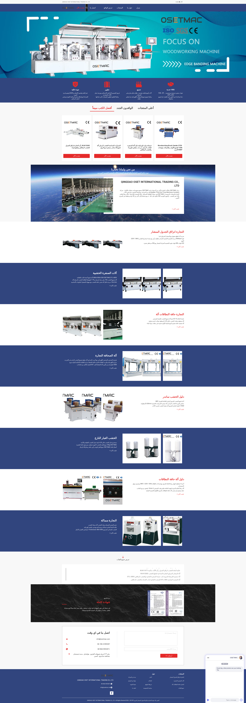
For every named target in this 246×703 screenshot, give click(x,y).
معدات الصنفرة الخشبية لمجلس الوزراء (167, 576)
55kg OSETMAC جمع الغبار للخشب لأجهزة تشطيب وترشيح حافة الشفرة (96, 445)
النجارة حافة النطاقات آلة (170, 314)
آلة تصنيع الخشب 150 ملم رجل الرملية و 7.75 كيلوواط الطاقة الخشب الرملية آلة (94, 280)
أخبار (151, 677)
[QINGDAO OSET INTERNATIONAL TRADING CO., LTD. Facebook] (181, 2)
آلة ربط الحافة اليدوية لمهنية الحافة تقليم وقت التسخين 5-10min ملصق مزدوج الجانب (160, 488)
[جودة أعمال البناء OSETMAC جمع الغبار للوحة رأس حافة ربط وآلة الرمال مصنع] (132, 448)
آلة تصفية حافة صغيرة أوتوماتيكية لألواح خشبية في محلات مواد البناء (165, 323)
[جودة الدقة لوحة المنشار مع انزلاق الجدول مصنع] (107, 130)
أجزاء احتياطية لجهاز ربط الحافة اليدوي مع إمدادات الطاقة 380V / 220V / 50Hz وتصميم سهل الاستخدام (158, 485)
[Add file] (241, 700)
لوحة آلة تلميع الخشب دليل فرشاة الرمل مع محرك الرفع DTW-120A (158, 570)
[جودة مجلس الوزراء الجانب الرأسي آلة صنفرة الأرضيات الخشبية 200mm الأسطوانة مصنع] (91, 407)
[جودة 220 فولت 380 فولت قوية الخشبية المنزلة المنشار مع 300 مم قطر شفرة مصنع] (72, 242)
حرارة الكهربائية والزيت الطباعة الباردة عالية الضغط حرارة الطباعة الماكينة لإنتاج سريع (93, 362)
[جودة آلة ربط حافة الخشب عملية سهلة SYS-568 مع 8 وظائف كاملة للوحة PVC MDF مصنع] (138, 130)
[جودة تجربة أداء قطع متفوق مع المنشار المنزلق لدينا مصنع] (112, 242)
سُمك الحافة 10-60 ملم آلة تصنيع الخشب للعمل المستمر (168, 319)
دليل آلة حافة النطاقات (171, 479)
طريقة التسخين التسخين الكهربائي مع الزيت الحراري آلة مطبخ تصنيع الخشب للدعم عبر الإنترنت (90, 360)
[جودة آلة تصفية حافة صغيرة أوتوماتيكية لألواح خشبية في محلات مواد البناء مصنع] (72, 325)
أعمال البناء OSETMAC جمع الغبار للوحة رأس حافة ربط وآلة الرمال (98, 447)
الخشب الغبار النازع (106, 438)
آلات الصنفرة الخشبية (105, 273)
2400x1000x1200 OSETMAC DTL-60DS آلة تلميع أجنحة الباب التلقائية (97, 277)
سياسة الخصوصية (147, 688)
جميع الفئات (181, 688)
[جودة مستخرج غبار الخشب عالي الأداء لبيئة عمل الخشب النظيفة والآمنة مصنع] (172, 448)
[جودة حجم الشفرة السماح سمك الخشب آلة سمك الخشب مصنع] (172, 531)
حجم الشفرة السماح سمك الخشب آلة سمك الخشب (102, 525)
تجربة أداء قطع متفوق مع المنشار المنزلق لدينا (171, 236)
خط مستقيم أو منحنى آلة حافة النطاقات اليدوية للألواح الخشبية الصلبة (165, 490)
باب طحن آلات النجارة (173, 579)
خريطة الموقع (148, 684)
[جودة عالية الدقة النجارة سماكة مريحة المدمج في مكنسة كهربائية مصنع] (151, 531)
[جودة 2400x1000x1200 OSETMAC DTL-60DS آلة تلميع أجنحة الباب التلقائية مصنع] (172, 283)
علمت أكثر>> (175, 209)
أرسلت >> (169, 656)
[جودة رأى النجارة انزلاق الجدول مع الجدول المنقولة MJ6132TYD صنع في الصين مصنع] (77, 130)
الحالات (150, 681)
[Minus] (208, 658)
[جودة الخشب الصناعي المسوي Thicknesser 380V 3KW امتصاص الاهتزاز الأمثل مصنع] (132, 531)
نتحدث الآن (76, 156)
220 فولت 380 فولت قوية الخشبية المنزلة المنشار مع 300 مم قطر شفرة (164, 243)
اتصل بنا (134, 688)
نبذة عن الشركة (132, 677)
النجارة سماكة (109, 520)
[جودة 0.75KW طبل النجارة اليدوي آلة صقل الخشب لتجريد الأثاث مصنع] (72, 407)
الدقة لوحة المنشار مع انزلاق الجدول (109, 145)
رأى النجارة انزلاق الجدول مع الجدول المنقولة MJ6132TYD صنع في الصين (78, 147)
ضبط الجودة (133, 684)
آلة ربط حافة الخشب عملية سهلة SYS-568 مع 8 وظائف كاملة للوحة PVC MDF (138, 147)
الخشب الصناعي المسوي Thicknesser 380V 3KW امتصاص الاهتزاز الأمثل (96, 529)
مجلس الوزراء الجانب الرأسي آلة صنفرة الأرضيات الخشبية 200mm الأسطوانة (162, 403)
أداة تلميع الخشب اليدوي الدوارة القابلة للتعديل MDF (170, 401)
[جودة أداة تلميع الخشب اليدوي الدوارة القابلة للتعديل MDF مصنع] (112, 407)
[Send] (208, 700)
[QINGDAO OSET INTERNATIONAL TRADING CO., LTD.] (68, 7)
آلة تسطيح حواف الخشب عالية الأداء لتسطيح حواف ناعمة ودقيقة (166, 321)
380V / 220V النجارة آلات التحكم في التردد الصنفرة (164, 573)
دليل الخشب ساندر (173, 396)
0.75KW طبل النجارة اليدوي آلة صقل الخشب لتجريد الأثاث (168, 406)
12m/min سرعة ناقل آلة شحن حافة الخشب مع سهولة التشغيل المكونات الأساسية (94, 282)
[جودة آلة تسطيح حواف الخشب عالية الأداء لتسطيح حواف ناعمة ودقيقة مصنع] (91, 325)
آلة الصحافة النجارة (106, 355)
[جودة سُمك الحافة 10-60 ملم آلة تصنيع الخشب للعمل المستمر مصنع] (112, 325)
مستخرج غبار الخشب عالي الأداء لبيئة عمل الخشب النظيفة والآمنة (99, 442)
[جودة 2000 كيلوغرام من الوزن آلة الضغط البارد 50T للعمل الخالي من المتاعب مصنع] (132, 366)
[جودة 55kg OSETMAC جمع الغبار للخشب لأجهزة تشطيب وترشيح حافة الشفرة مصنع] (151, 448)
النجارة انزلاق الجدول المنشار (167, 231)
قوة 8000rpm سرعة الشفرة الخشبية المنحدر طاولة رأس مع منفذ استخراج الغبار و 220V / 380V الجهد (157, 240)
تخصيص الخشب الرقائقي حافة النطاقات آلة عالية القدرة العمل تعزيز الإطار (169, 147)
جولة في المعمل (132, 681)
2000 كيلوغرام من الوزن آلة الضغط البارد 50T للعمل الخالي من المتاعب (97, 364)
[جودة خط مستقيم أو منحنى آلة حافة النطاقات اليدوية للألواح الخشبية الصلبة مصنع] (72, 490)
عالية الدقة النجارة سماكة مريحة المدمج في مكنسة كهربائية (100, 527)
